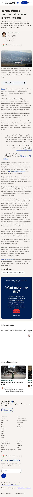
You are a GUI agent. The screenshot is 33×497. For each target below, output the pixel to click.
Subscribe (24, 3)
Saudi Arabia (4, 420)
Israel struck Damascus (7, 259)
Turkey (3, 418)
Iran (2, 422)
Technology (20, 422)
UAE (2, 424)
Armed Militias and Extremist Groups (13, 273)
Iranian (3, 89)
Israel (2, 427)
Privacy (18, 315)
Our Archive (20, 427)
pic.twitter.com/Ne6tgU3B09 (24, 150)
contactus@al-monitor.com (24, 488)
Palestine (3, 429)
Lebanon (3, 435)
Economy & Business (22, 420)
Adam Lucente (14, 32)
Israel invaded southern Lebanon (16, 171)
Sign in (30, 3)
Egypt (2, 431)
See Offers (16, 311)
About (18, 443)
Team (18, 447)
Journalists (19, 445)
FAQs (2, 447)
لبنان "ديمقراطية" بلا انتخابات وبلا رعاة (13, 330)
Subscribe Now (7, 410)
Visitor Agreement (5, 443)
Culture (18, 424)
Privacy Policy (4, 445)
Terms (14, 315)
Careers (19, 449)
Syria (2, 437)
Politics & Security (21, 418)
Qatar (2, 433)
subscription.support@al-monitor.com (10, 485)
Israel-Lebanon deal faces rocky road (12, 383)
